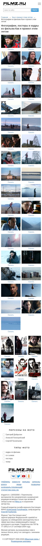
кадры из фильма (13, 452)
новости (16, 482)
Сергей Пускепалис (14, 441)
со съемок (10, 455)
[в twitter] (18, 476)
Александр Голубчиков (17, 510)
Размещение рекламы (21, 541)
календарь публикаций (11, 487)
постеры (9, 458)
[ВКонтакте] (13, 476)
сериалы (36, 482)
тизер (8, 462)
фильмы (26, 482)
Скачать (11, 49)
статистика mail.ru (10, 490)
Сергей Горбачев (8, 512)
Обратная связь (32, 539)
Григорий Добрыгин (14, 435)
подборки (35, 485)
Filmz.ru (18, 502)
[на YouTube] (24, 476)
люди (18, 485)
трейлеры (5, 482)
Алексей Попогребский (15, 438)
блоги (4, 485)
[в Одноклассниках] (29, 476)
